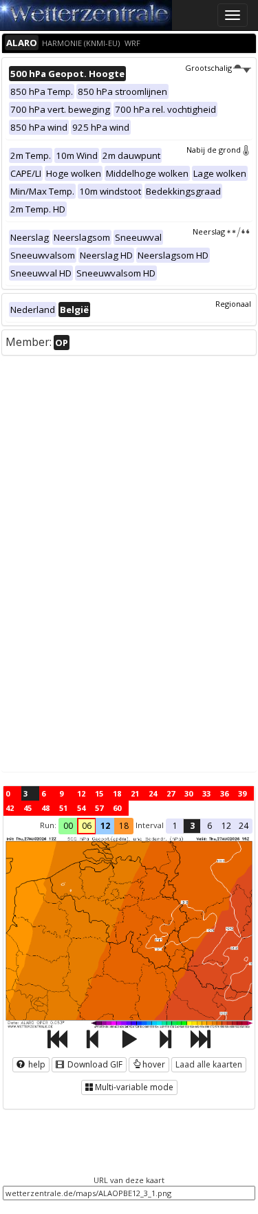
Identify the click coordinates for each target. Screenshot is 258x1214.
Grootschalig (208, 68)
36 (224, 793)
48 (45, 808)
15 (99, 793)
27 (170, 793)
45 (27, 808)
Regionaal (233, 304)
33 (206, 793)
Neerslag (209, 231)
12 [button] (105, 826)
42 (10, 808)
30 (188, 793)
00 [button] (68, 826)
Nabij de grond (213, 149)
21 (135, 793)
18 (117, 793)
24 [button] (243, 826)
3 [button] (192, 826)
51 (63, 808)
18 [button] (124, 826)
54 (81, 808)
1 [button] (175, 826)
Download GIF (93, 1064)
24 (153, 793)
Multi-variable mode (134, 1087)
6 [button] (209, 826)
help (35, 1064)
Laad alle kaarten (208, 1064)
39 (242, 793)
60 (117, 808)
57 (99, 808)
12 (81, 793)
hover (153, 1064)
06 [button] (87, 826)
